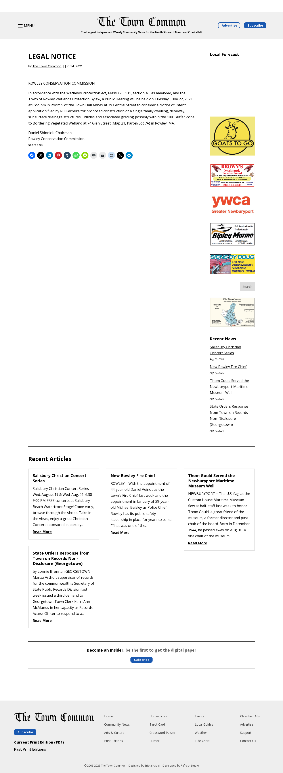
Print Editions (113, 741)
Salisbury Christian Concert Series (59, 478)
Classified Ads (250, 716)
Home (108, 716)
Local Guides (204, 724)
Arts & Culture (114, 732)
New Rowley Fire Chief (228, 366)
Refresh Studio (190, 765)
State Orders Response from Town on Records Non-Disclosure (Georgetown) (61, 558)
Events (199, 716)
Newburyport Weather (232, 107)
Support (245, 732)
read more (42, 531)
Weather (201, 732)
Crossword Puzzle (162, 732)
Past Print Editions (30, 749)
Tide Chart (202, 741)
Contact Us (248, 741)
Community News (117, 724)
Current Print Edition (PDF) (39, 742)
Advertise (229, 25)
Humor (154, 741)
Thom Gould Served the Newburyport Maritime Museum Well (229, 386)
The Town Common (47, 66)
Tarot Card (157, 724)
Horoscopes (158, 716)
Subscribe (255, 25)
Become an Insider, (105, 650)
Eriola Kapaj (152, 765)
